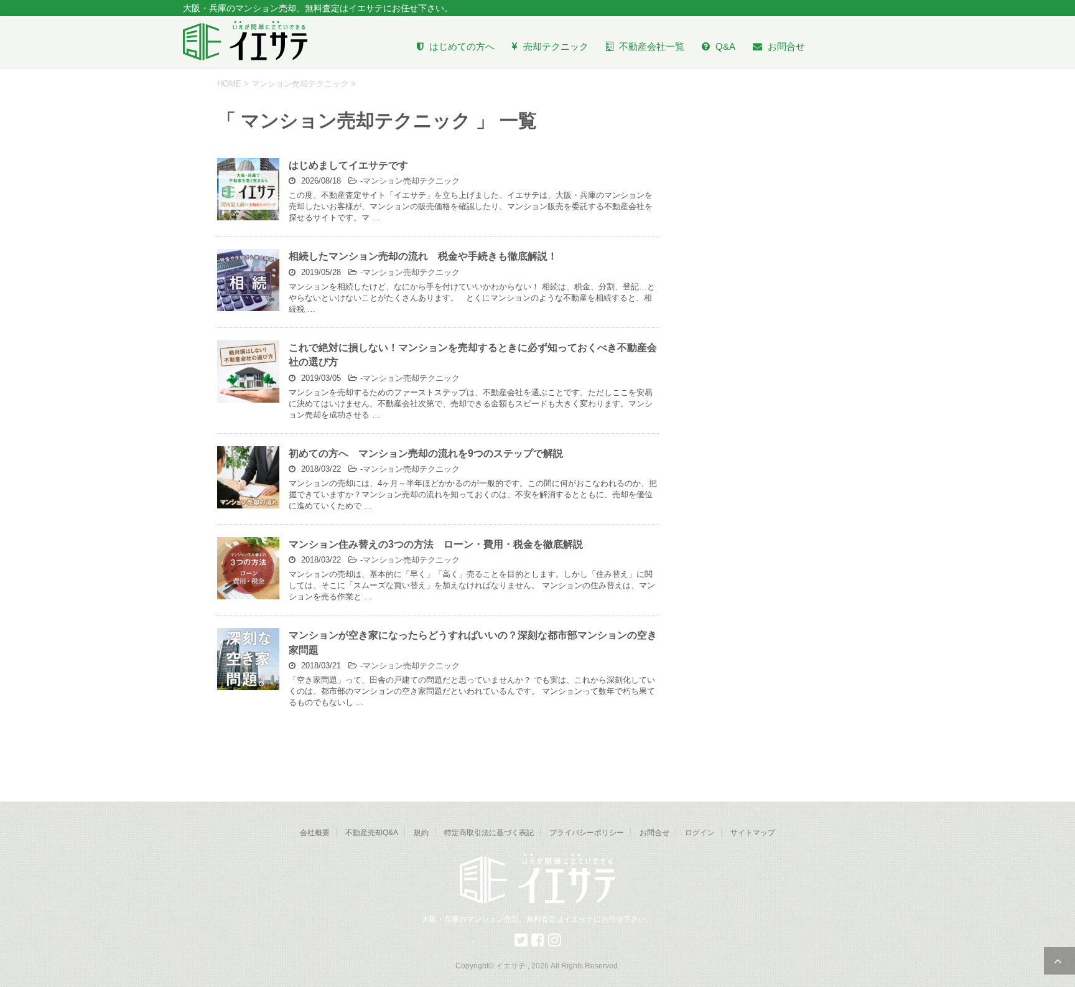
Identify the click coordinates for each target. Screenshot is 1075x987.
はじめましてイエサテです (348, 165)
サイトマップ (752, 832)
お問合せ (654, 832)
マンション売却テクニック (411, 180)
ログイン (700, 832)
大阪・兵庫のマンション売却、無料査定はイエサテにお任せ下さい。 (537, 919)
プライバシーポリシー (586, 832)
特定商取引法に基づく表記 (489, 832)
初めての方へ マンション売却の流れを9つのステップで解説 (426, 453)
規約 (421, 832)
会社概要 (315, 832)
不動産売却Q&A (371, 832)
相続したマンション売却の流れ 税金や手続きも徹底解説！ (423, 256)
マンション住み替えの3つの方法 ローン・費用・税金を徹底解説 (436, 544)
